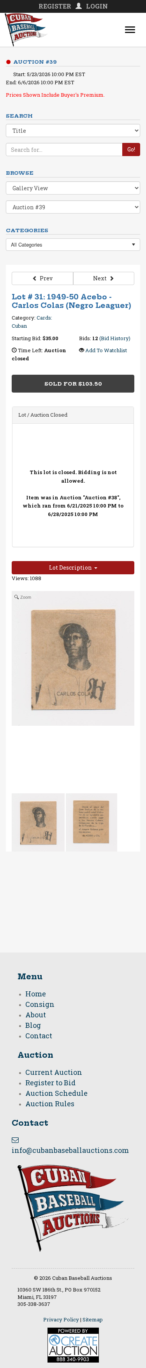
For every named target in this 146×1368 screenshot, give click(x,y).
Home (35, 993)
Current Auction (53, 1072)
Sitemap (93, 1319)
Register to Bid (50, 1082)
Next (101, 278)
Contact (38, 1035)
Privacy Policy (61, 1319)
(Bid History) (114, 338)
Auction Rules (49, 1103)
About (35, 1014)
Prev (45, 278)
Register (55, 6)
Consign (40, 1004)
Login (97, 6)
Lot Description (71, 567)
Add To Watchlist (106, 350)
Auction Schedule (56, 1093)
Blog (33, 1025)
